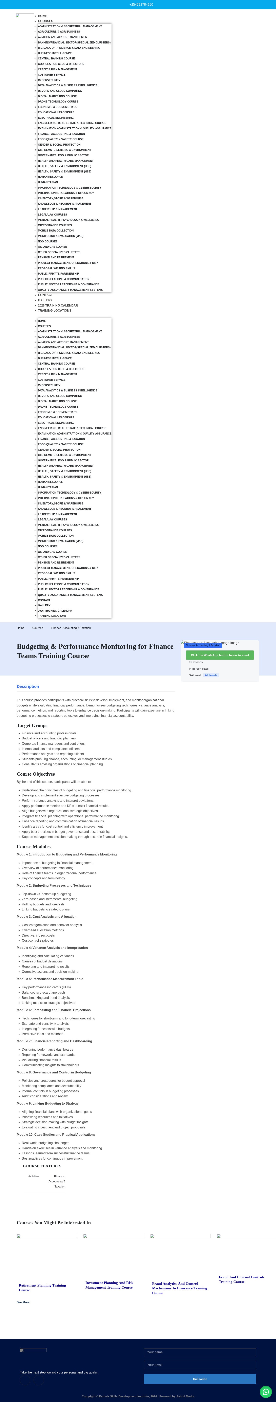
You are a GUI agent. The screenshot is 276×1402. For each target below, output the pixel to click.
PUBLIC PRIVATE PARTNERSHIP (58, 273)
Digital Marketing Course (57, 96)
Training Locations (54, 310)
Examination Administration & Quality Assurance (75, 128)
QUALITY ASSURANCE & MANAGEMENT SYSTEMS (70, 289)
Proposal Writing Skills (56, 268)
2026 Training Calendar (58, 305)
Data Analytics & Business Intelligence (67, 85)
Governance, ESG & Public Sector (63, 155)
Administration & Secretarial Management (70, 26)
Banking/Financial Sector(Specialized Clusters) (74, 42)
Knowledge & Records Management (64, 203)
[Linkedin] (39, 1380)
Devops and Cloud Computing (60, 90)
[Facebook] (25, 1380)
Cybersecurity (49, 80)
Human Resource (50, 176)
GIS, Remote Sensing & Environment (64, 149)
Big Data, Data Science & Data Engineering (69, 47)
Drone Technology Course (58, 101)
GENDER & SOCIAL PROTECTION (59, 144)
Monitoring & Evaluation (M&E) (60, 236)
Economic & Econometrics (57, 107)
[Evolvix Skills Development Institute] (33, 1358)
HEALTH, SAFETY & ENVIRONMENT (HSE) (64, 166)
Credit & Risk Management (57, 69)
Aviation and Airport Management (63, 37)
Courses (45, 21)
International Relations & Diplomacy (66, 193)
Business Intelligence (55, 53)
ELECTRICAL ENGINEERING (56, 117)
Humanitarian (48, 182)
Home (42, 16)
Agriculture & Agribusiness (59, 31)
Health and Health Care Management (66, 160)
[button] (75, 315)
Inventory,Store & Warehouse (60, 198)
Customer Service (51, 74)
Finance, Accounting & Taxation (61, 133)
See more (23, 1302)
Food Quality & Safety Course (61, 139)
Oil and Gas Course (52, 246)
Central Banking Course (56, 58)
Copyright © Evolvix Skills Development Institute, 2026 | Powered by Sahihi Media (138, 1396)
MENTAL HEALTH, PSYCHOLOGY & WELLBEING (68, 219)
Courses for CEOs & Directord (61, 64)
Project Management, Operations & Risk (68, 262)
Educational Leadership (56, 112)
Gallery (45, 300)
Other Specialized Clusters (59, 252)
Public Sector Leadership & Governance (68, 284)
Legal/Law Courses (52, 214)
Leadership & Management (57, 209)
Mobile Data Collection (56, 230)
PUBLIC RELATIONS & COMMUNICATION (63, 279)
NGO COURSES (48, 241)
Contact (45, 295)
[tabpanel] (96, 945)
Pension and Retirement (56, 257)
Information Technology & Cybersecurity (69, 187)
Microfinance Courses (55, 225)
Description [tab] (28, 686)
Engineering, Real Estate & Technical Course (72, 123)
